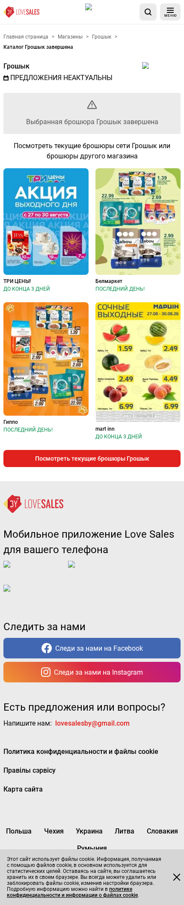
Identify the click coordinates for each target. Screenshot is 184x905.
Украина (89, 831)
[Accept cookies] (177, 877)
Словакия (162, 831)
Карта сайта (23, 789)
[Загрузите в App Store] (110, 12)
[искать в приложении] (148, 12)
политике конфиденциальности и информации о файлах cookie (72, 892)
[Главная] (21, 11)
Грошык (16, 66)
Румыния (92, 848)
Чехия (54, 831)
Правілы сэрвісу (29, 770)
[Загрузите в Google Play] (102, 571)
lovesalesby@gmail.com (92, 723)
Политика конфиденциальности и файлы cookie (80, 751)
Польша (19, 831)
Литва (124, 831)
